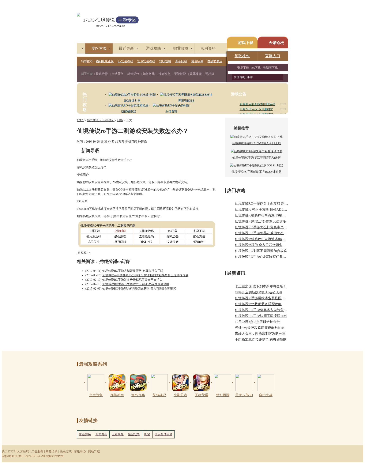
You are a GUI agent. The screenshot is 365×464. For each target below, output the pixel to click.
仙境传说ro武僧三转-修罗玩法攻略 (260, 221)
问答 (120, 120)
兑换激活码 (146, 231)
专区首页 (99, 48)
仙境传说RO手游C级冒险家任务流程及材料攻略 (270, 257)
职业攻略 (180, 48)
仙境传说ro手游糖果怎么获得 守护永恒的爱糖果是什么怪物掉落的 (145, 275)
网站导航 (94, 451)
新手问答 (181, 61)
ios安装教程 (125, 61)
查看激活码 (146, 236)
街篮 (147, 434)
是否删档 (120, 236)
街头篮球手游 (163, 434)
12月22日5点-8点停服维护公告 (259, 109)
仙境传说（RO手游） (100, 120)
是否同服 (120, 242)
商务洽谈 (51, 451)
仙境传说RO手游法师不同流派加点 (261, 316)
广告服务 (37, 451)
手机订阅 (131, 141)
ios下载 (256, 67)
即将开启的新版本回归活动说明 (260, 104)
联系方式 (66, 451)
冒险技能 (180, 73)
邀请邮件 (199, 242)
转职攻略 (165, 61)
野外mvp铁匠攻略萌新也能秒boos (259, 327)
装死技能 (196, 73)
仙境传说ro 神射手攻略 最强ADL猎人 (262, 209)
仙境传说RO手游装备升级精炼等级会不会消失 (132, 279)
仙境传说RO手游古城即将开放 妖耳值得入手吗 (132, 270)
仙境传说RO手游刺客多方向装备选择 (262, 310)
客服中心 (80, 451)
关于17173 (8, 451)
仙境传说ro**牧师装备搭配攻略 (258, 304)
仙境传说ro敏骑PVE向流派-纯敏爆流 (262, 215)
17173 (80, 120)
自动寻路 (117, 73)
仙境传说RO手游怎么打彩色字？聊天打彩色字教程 (273, 227)
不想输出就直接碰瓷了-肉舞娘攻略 (261, 339)
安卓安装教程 (146, 61)
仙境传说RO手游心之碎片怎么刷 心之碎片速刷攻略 (135, 284)
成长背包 (133, 73)
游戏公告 (173, 236)
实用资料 (208, 48)
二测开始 (94, 231)
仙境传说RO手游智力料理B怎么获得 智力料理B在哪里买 (139, 288)
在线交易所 (214, 61)
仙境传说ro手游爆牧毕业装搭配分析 (261, 298)
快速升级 (102, 73)
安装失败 (173, 242)
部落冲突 (85, 434)
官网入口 (272, 56)
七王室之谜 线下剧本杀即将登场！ (260, 286)
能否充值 (199, 236)
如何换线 (149, 73)
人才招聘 (23, 451)
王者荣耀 (118, 434)
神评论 (142, 141)
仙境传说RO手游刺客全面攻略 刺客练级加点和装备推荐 (276, 203)
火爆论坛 (276, 43)
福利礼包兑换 (105, 61)
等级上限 (146, 242)
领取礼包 (242, 56)
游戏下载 (245, 43)
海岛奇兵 (101, 434)
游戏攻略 (153, 48)
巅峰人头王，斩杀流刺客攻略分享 (260, 333)
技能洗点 (164, 73)
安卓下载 (243, 67)
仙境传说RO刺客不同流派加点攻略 (261, 251)
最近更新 (126, 48)
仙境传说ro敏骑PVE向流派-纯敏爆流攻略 (265, 239)
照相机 (209, 73)
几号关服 (94, 242)
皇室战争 (134, 434)
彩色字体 (197, 61)
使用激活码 (93, 236)
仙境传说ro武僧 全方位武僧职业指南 (262, 245)
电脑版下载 (270, 67)
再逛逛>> (84, 252)
